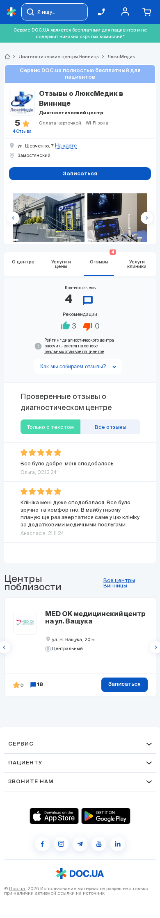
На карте (66, 146)
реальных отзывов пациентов (74, 351)
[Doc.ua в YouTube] (98, 843)
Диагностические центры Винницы (55, 56)
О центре (23, 262)
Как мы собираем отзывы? (73, 366)
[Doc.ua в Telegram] (80, 843)
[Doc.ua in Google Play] (105, 816)
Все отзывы (110, 427)
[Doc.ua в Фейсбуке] (42, 843)
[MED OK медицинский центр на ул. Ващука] (25, 623)
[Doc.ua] (11, 12)
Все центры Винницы (119, 583)
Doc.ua (17, 888)
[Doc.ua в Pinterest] (117, 843)
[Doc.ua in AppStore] (54, 816)
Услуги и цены (61, 264)
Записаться (124, 684)
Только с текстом (50, 427)
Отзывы (102, 258)
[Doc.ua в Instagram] (61, 843)
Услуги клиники (136, 264)
